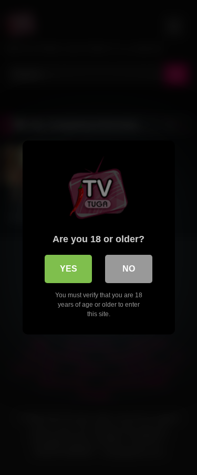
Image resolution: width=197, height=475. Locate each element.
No (128, 268)
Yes (68, 268)
